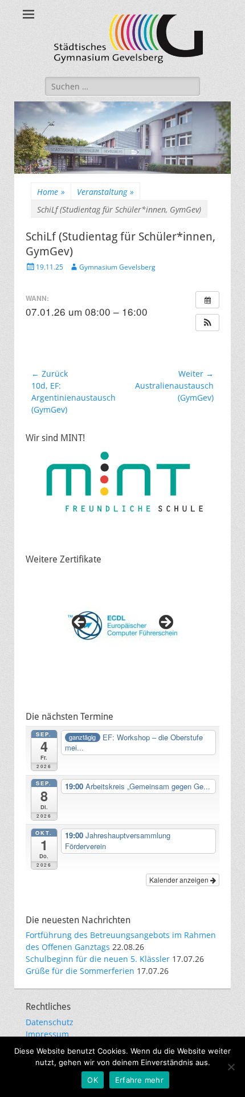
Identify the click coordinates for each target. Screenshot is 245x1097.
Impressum (47, 1034)
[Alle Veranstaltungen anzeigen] (207, 299)
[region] (122, 626)
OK (92, 1079)
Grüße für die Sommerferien (80, 970)
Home (51, 191)
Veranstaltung (105, 191)
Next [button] (165, 622)
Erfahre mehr (139, 1079)
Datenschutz (50, 1022)
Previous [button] (79, 622)
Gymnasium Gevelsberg (117, 267)
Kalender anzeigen (179, 879)
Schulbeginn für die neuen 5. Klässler (98, 958)
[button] (207, 323)
